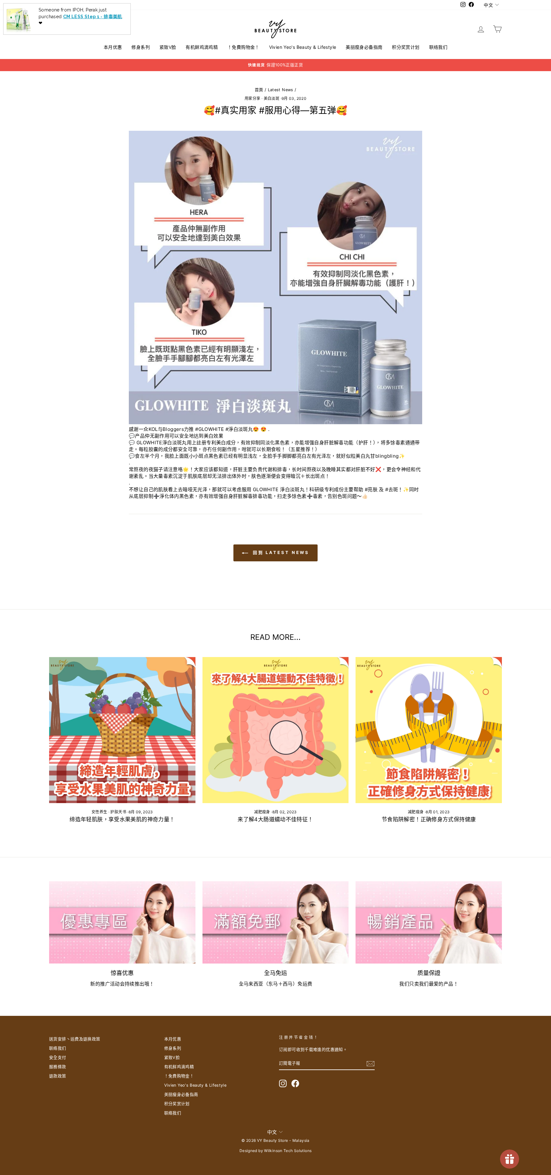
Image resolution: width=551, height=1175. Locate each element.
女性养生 (99, 811)
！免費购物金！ (243, 47)
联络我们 (438, 47)
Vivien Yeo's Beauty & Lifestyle (302, 47)
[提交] (370, 1064)
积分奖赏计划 (405, 47)
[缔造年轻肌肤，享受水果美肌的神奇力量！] (122, 730)
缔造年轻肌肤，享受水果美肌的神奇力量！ (122, 819)
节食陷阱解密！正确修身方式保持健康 (429, 819)
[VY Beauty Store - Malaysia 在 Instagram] (283, 1083)
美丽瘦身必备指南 (364, 47)
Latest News (280, 89)
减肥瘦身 (262, 811)
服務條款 (57, 1066)
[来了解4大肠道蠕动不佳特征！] (275, 730)
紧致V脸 (167, 47)
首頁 (259, 89)
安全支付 (57, 1057)
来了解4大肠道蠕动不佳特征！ (275, 819)
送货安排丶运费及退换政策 (74, 1039)
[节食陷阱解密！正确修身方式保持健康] (429, 730)
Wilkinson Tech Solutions (288, 1150)
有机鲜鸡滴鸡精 (202, 47)
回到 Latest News (280, 552)
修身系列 (140, 47)
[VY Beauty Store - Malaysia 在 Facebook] (295, 1083)
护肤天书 (118, 811)
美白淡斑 (272, 98)
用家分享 (253, 98)
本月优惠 (113, 47)
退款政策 (57, 1076)
